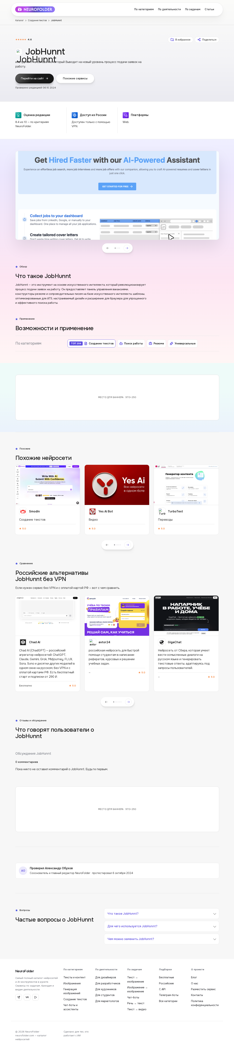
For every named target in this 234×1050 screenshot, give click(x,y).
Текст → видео (136, 1009)
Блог (194, 977)
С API (162, 989)
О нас (194, 983)
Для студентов (105, 995)
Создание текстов (37, 20)
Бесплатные (166, 977)
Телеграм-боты (168, 995)
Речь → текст (135, 1003)
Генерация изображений (71, 991)
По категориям (144, 9)
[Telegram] (18, 997)
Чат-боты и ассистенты (70, 1007)
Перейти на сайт (32, 78)
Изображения (72, 983)
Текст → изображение (135, 979)
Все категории (168, 1001)
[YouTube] (35, 997)
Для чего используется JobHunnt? (132, 926)
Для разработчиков (107, 983)
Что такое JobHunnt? (122, 914)
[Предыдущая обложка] (108, 248)
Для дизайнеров (105, 977)
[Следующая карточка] (127, 545)
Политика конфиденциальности (205, 1003)
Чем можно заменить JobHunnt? (130, 939)
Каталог (19, 20)
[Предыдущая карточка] (107, 545)
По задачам (192, 9)
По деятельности (169, 9)
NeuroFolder (24, 971)
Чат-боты (133, 997)
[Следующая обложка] (127, 248)
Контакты (197, 995)
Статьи (209, 9)
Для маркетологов (107, 1001)
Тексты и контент (74, 977)
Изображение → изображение (137, 989)
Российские (166, 983)
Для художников (105, 989)
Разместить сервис (203, 989)
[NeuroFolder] (37, 9)
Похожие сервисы (75, 78)
